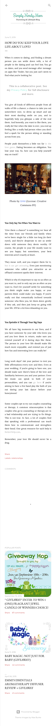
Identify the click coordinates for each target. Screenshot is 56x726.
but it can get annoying (16, 265)
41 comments (18, 693)
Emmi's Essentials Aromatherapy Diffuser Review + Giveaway (24, 684)
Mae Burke (36, 717)
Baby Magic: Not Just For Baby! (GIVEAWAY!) (24, 658)
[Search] (49, 5)
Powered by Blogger (30, 712)
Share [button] (7, 454)
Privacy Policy (19, 90)
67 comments (18, 613)
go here (37, 382)
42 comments (18, 665)
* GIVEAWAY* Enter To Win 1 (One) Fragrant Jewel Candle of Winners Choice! (26, 603)
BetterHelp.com (12, 432)
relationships (17, 458)
